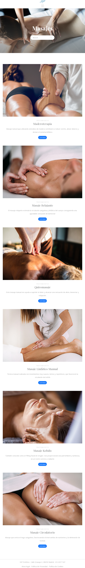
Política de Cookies (56, 566)
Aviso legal (26, 566)
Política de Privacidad (39, 566)
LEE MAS (42, 137)
